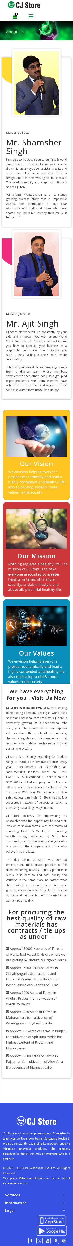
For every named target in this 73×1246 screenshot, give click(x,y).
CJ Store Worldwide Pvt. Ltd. (36, 1168)
